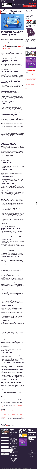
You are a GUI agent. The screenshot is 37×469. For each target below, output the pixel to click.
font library (28, 78)
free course (33, 78)
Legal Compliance (11, 410)
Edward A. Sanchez (20, 46)
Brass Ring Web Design (7, 5)
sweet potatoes (29, 84)
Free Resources (10, 0)
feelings (26, 78)
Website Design (5, 410)
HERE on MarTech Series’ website (15, 50)
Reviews (6, 0)
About (4, 0)
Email (2, 439)
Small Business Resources (19, 410)
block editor (35, 74)
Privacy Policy (31, 456)
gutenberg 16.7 (29, 79)
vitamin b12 (34, 84)
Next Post (22, 417)
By (6, 48)
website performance (29, 87)
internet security (19, 414)
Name (2, 436)
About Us (30, 443)
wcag (27, 85)
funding (27, 79)
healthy (32, 79)
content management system (12, 414)
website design (5, 414)
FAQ (13, 0)
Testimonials (31, 458)
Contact (4, 1)
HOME (2, 0)
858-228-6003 (32, 3)
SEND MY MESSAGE (4, 454)
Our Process (31, 452)
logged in (6, 425)
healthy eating (34, 79)
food (30, 78)
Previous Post (3, 417)
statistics (26, 84)
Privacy (2, 410)
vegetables (32, 84)
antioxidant (32, 74)
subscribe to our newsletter (8, 45)
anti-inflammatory (29, 74)
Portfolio (30, 454)
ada (26, 74)
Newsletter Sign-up (32, 450)
